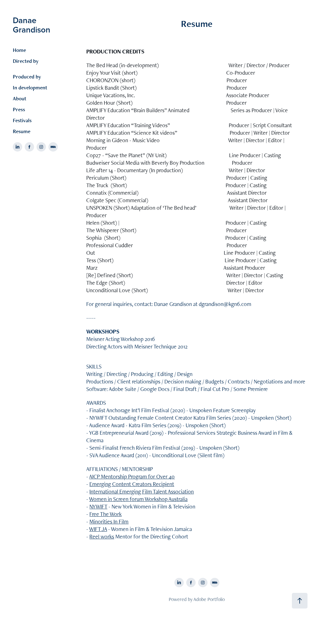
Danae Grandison (31, 24)
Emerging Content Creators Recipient (131, 484)
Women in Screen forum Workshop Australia (138, 499)
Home (19, 50)
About (19, 98)
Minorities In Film (108, 521)
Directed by (25, 61)
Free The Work (105, 514)
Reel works (101, 536)
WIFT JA (98, 529)
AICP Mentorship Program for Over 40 (132, 476)
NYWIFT (98, 506)
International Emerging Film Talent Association (141, 491)
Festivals (22, 120)
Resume (21, 131)
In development (30, 87)
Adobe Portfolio (209, 599)
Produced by (27, 76)
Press (19, 109)
